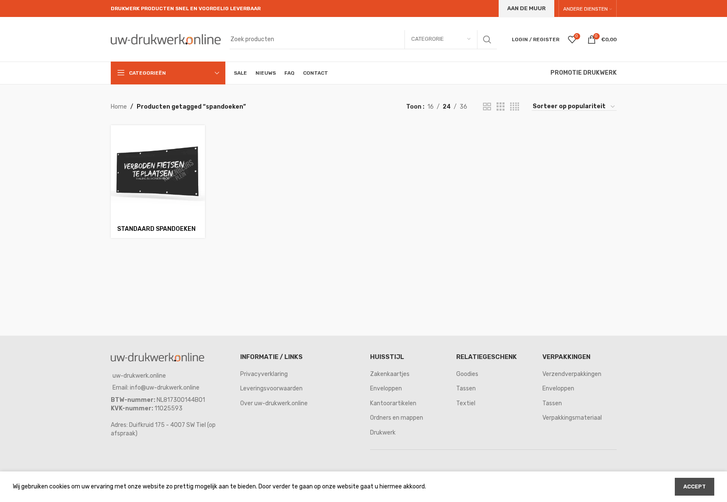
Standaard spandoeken (156, 229)
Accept (694, 486)
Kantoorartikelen (393, 403)
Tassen (466, 388)
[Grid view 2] (487, 106)
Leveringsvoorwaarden (271, 388)
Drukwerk (383, 432)
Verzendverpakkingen (571, 374)
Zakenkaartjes (390, 374)
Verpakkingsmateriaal (572, 417)
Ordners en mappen (396, 417)
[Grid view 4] (514, 106)
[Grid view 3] (501, 106)
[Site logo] (166, 38)
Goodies (467, 374)
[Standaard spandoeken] (158, 172)
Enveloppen (386, 388)
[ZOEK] (487, 39)
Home (119, 106)
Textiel (465, 403)
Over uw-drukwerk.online (274, 403)
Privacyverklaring (264, 374)
